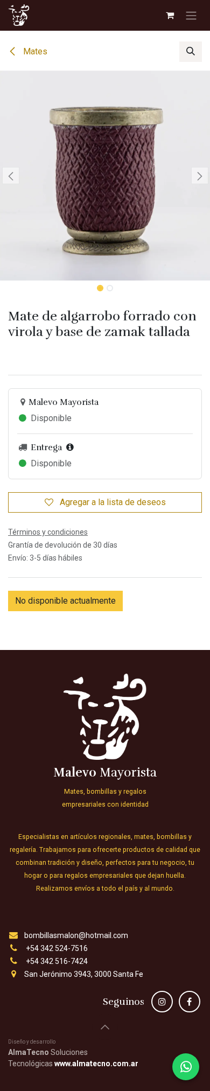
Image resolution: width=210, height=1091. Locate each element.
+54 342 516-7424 (57, 961)
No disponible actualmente (65, 601)
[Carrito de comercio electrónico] (169, 15)
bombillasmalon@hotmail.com (76, 935)
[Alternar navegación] (191, 15)
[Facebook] (189, 1001)
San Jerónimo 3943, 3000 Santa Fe (83, 974)
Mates (34, 51)
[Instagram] (162, 1001)
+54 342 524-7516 (57, 948)
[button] (190, 51)
